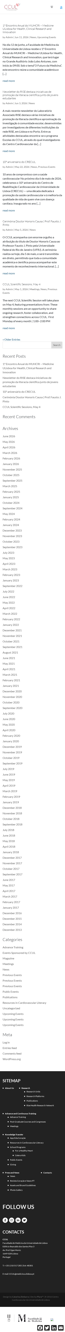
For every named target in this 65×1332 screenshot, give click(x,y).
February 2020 (11, 735)
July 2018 (8, 830)
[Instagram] (11, 1220)
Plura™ (40, 1296)
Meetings (35, 289)
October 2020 (11, 702)
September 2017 (12, 874)
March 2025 (10, 486)
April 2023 (9, 563)
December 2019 (12, 746)
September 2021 (12, 646)
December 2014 (12, 924)
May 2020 (9, 724)
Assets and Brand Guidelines (23, 1185)
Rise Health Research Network (40, 1105)
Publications (10, 997)
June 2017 (9, 879)
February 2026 (11, 458)
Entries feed (10, 1048)
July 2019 (8, 769)
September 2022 (12, 585)
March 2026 (10, 452)
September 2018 (12, 824)
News (33, 37)
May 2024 (9, 513)
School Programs (17, 1147)
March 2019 (10, 791)
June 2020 (9, 719)
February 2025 (11, 491)
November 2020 (12, 696)
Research (25, 1088)
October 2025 (11, 475)
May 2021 (9, 663)
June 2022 (9, 597)
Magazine (8, 958)
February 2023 (11, 574)
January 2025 (11, 497)
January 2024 (11, 524)
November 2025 (12, 469)
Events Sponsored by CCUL (19, 952)
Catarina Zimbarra (20, 1296)
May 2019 (9, 780)
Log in (6, 1042)
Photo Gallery (16, 1190)
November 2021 (12, 635)
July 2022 (8, 591)
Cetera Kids (20, 1155)
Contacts (47, 1172)
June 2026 (9, 436)
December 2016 (12, 913)
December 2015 (12, 918)
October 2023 (11, 541)
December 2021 (12, 630)
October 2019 (11, 757)
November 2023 (12, 536)
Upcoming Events (46, 37)
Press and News (12, 1172)
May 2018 (9, 841)
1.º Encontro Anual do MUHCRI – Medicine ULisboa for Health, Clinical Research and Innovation (28, 29)
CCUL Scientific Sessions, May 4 (21, 284)
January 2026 (11, 463)
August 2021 (10, 652)
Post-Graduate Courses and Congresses (28, 1121)
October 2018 (11, 818)
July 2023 (8, 552)
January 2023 (11, 580)
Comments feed (12, 1053)
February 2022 (11, 619)
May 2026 (9, 441)
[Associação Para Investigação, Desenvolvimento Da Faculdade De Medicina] (52, 1319)
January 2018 (11, 852)
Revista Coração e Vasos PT (22, 1180)
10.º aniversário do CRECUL (19, 162)
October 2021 (11, 641)
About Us (9, 1088)
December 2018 (12, 807)
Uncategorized (11, 1008)
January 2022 (11, 624)
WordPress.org (12, 1059)
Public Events (11, 991)
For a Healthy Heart (24, 1150)
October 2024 (11, 502)
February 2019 (11, 796)
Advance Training (13, 947)
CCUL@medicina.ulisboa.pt (21, 1274)
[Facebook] (5, 1220)
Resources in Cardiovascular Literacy (24, 1002)
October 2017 (11, 868)
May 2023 (9, 558)
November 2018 (12, 813)
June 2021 (9, 658)
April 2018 (9, 846)
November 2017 (12, 863)
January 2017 (11, 907)
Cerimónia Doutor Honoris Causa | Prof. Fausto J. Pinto (32, 223)
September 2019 (12, 763)
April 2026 (9, 447)
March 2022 (10, 613)
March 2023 (10, 569)
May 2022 (9, 602)
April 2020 (9, 730)
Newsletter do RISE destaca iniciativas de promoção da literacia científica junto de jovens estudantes (30, 95)
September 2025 (12, 480)
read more (9, 80)
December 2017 (12, 857)
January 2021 (11, 685)
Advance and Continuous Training (20, 1113)
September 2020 (12, 707)
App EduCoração (18, 1138)
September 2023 (12, 547)
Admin (9, 37)
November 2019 (12, 752)
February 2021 (11, 680)
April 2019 (9, 785)
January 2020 (11, 741)
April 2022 (9, 608)
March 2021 (10, 674)
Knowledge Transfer (14, 1134)
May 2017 (9, 885)
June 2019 (9, 774)
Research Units (33, 1091)
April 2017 (9, 891)
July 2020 (8, 713)
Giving (13, 1164)
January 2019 (11, 802)
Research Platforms (35, 1096)
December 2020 (12, 691)
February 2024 (11, 519)
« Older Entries (11, 339)
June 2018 (9, 835)
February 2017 (11, 902)
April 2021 (9, 669)
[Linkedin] (18, 1220)
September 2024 (12, 508)
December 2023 (12, 530)
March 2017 (10, 896)
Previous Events (46, 166)
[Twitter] (24, 1220)
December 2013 (12, 929)
